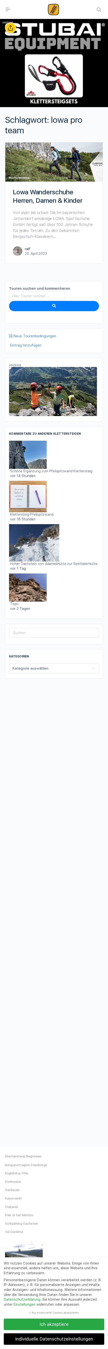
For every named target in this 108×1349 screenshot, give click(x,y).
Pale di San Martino (19, 1215)
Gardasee (12, 1190)
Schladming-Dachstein (21, 1223)
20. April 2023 (36, 254)
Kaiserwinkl (13, 1198)
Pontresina (13, 1182)
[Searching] (99, 9)
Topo (14, 604)
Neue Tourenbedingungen (34, 336)
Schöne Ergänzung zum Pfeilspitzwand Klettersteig (51, 471)
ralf (27, 249)
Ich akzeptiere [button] (54, 1324)
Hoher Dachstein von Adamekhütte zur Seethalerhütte (53, 564)
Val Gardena (14, 1232)
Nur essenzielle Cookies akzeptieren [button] (55, 1312)
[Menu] (8, 9)
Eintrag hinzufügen (25, 345)
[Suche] (54, 306)
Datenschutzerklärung (22, 1299)
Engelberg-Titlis (16, 1173)
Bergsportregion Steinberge (26, 1165)
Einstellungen (24, 1304)
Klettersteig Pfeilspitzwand (31, 514)
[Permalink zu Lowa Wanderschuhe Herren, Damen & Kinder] (54, 162)
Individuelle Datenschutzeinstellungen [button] (54, 1339)
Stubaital (11, 1207)
